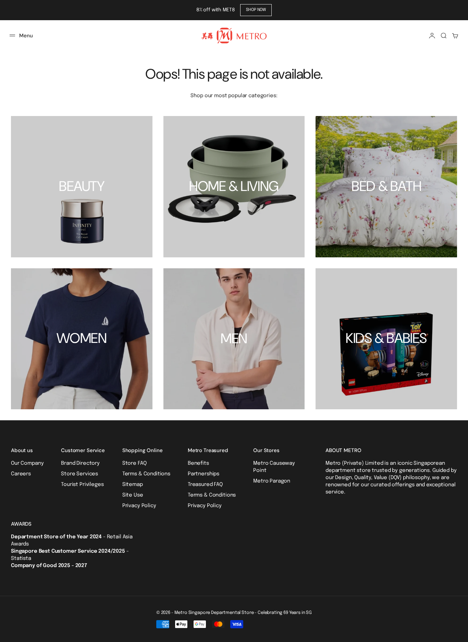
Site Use (132, 495)
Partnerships (203, 474)
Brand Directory (80, 463)
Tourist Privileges (82, 484)
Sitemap (132, 484)
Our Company (27, 463)
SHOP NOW (256, 10)
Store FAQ (134, 463)
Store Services (79, 474)
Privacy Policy (139, 506)
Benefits (198, 463)
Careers (21, 474)
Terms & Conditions (146, 474)
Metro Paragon (271, 481)
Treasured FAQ (205, 484)
